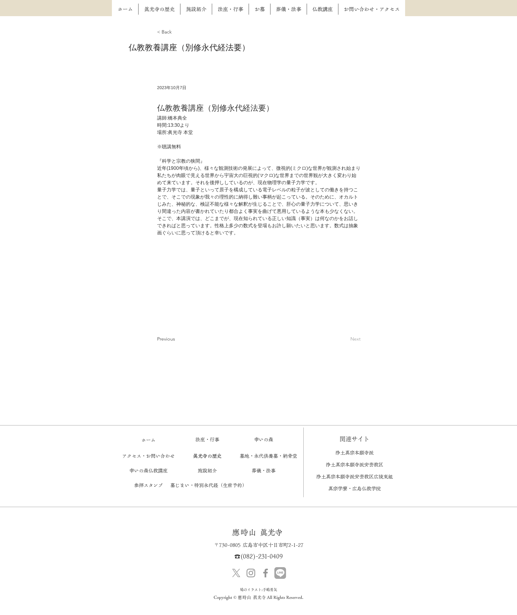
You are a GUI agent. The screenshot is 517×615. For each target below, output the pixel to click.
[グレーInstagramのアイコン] (251, 573)
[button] (207, 471)
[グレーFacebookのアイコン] (265, 573)
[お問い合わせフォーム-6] (280, 573)
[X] (236, 573)
